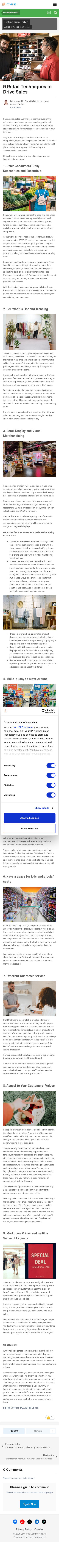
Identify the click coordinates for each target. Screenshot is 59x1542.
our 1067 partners (23, 727)
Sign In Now (29, 1504)
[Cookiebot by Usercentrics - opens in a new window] (42, 711)
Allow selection (29, 828)
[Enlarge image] (29, 193)
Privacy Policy (24, 1529)
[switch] (50, 775)
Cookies (38, 1529)
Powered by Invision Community (30, 1537)
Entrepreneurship (16, 22)
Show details (42, 808)
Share (15, 1431)
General (26, 27)
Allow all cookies (29, 818)
